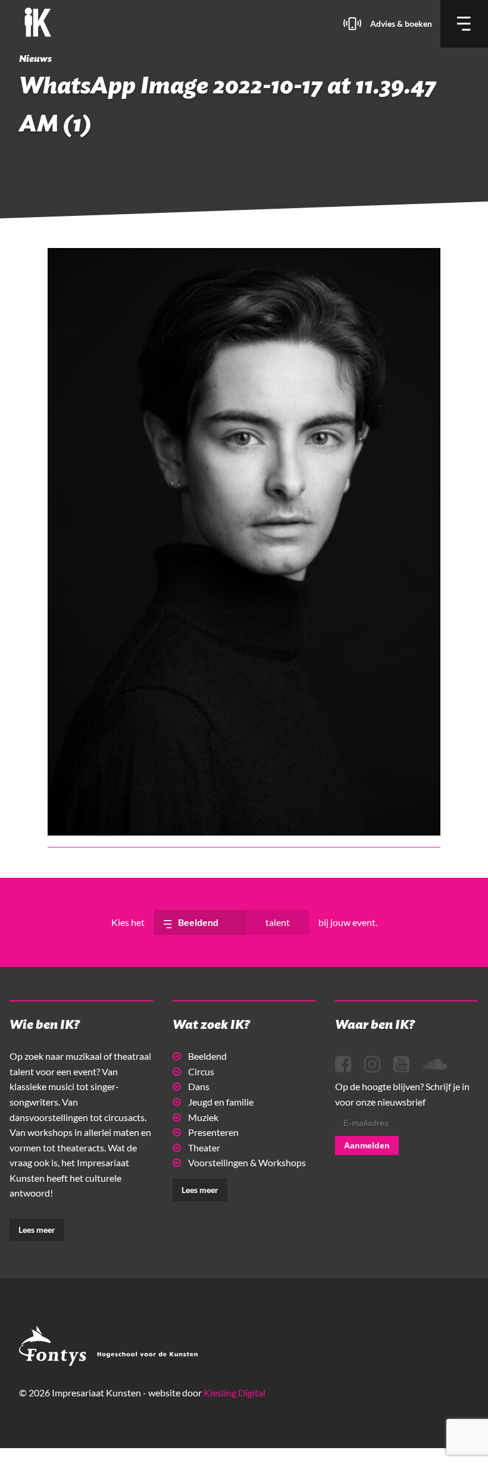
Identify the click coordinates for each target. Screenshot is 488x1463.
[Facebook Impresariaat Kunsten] (343, 1064)
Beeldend (207, 1056)
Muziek (203, 1117)
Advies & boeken (401, 23)
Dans (198, 1086)
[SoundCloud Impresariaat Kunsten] (435, 1064)
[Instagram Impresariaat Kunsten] (372, 1064)
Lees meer (36, 1230)
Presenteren (213, 1132)
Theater (204, 1147)
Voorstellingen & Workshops (247, 1162)
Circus (201, 1071)
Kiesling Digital (234, 1392)
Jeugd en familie (221, 1101)
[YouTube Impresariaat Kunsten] (401, 1064)
